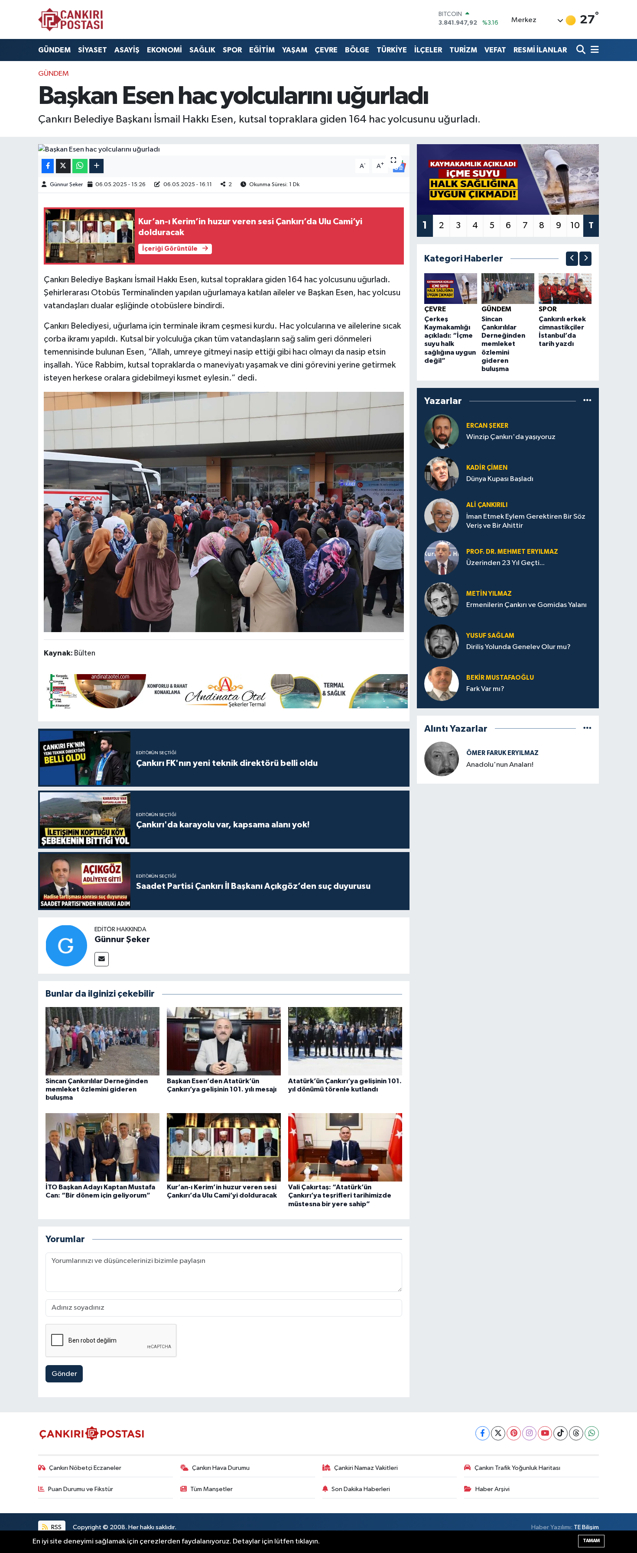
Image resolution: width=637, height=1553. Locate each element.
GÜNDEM (54, 50)
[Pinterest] (514, 1433)
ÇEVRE (326, 50)
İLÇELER (428, 50)
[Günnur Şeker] (66, 945)
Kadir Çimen (486, 468)
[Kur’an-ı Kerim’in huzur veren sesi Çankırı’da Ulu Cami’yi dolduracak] (224, 1147)
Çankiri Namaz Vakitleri (366, 1468)
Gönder (64, 1374)
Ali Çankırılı (486, 505)
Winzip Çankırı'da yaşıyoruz (511, 437)
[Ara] (581, 50)
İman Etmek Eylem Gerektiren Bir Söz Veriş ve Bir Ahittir (525, 521)
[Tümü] (587, 401)
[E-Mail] (101, 959)
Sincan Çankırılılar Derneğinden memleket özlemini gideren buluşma (97, 1089)
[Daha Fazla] (96, 166)
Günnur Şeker (66, 184)
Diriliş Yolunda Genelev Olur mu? (518, 647)
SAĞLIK (202, 50)
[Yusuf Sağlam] (441, 641)
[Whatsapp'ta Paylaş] (80, 166)
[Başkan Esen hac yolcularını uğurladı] (224, 149)
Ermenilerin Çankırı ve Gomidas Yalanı (526, 605)
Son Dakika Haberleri (361, 1489)
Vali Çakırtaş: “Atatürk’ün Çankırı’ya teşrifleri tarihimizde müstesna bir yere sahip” (339, 1195)
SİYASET (92, 50)
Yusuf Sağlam (490, 636)
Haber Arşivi (492, 1489)
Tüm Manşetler (211, 1489)
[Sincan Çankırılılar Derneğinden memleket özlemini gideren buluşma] (102, 1041)
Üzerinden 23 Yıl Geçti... (505, 563)
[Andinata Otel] (226, 690)
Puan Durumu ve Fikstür (80, 1489)
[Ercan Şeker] (441, 431)
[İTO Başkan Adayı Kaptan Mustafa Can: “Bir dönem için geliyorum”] (102, 1147)
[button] (572, 259)
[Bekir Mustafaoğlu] (441, 683)
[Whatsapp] (592, 1433)
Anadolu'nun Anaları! (499, 764)
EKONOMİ (164, 50)
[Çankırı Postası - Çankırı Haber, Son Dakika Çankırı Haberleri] (70, 19)
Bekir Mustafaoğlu (500, 678)
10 (575, 225)
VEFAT (495, 50)
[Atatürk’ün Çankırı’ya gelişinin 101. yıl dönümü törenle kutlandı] (345, 1041)
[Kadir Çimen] (441, 473)
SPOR (232, 50)
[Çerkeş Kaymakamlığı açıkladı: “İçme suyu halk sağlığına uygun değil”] (450, 288)
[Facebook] (482, 1433)
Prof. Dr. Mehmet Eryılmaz (512, 552)
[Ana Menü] (593, 50)
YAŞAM (294, 50)
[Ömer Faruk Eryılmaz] (441, 758)
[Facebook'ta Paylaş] (48, 166)
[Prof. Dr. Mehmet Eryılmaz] (441, 557)
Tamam (591, 1540)
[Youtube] (545, 1433)
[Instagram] (529, 1433)
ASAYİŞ (127, 50)
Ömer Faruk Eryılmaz (502, 753)
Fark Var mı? (485, 689)
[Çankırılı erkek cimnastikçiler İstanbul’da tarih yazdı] (565, 288)
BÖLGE (357, 50)
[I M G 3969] (224, 511)
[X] (498, 1433)
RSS (56, 1527)
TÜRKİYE (392, 50)
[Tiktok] (560, 1433)
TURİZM (463, 50)
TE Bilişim (586, 1527)
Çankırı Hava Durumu (221, 1468)
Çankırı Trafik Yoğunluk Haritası (517, 1468)
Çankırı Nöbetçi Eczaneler (85, 1468)
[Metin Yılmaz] (441, 599)
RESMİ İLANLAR (540, 50)
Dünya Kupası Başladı (499, 479)
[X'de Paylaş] (63, 166)
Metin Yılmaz (489, 594)
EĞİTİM (262, 50)
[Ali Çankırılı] (441, 515)
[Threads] (576, 1433)
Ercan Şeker (487, 426)
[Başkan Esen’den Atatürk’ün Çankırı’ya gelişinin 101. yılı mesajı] (224, 1041)
